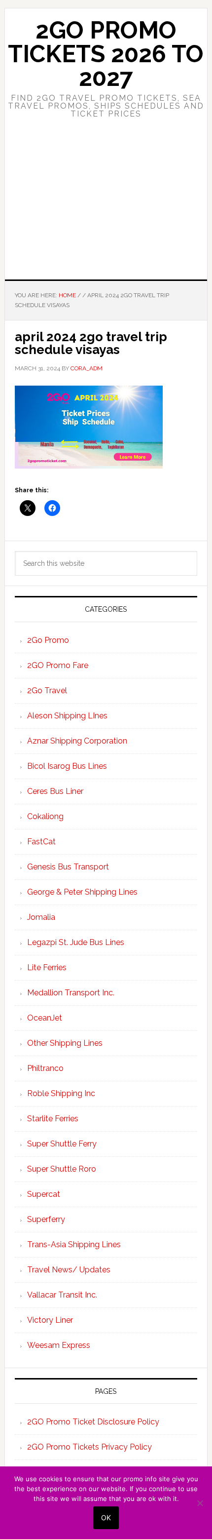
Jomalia (41, 917)
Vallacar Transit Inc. (62, 1295)
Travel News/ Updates (68, 1269)
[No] (200, 1503)
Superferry (46, 1219)
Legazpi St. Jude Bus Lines (75, 942)
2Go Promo (48, 640)
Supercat (43, 1194)
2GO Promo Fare (57, 665)
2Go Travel (47, 690)
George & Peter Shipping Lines (82, 892)
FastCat (41, 841)
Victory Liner (50, 1320)
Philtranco (45, 1068)
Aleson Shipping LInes (67, 715)
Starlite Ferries (52, 1118)
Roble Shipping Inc (61, 1093)
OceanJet (44, 1018)
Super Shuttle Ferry (62, 1143)
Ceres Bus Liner (55, 791)
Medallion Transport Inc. (70, 992)
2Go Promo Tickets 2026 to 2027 (106, 53)
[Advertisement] (106, 208)
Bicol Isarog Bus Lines (67, 766)
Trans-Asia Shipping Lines (74, 1244)
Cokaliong (45, 816)
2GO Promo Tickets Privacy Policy (89, 1447)
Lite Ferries (47, 967)
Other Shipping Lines (65, 1043)
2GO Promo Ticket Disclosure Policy (93, 1421)
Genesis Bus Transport (68, 866)
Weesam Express (58, 1345)
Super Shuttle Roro (61, 1169)
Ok (106, 1517)
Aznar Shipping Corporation (77, 741)
